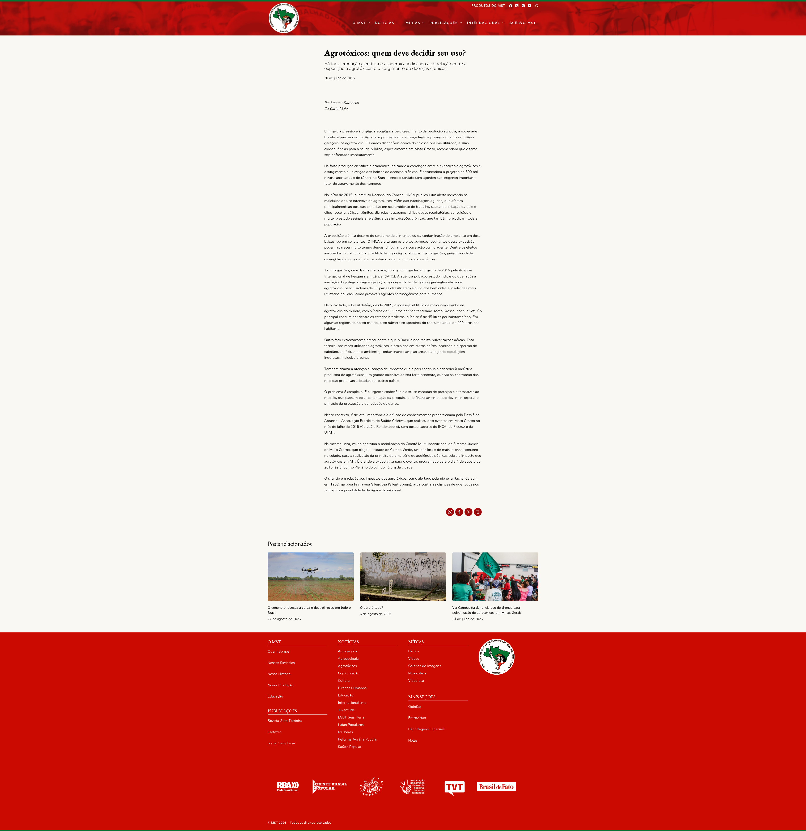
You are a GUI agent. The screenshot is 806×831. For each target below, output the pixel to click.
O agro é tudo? (371, 607)
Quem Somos (278, 651)
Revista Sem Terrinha (285, 720)
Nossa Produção (280, 685)
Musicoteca (417, 673)
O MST (359, 23)
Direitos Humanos (352, 688)
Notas (412, 740)
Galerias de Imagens (424, 666)
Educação (275, 696)
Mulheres (345, 732)
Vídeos (413, 658)
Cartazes (274, 732)
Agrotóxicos (347, 666)
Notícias (384, 23)
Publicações (443, 23)
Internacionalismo (352, 702)
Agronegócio (348, 651)
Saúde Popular (349, 747)
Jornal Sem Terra (281, 743)
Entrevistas (417, 718)
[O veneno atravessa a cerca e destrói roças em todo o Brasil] (311, 576)
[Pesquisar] (536, 5)
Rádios (413, 651)
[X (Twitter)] (516, 5)
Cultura (344, 680)
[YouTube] (529, 5)
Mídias (413, 23)
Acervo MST (522, 23)
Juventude (346, 710)
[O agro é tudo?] (403, 576)
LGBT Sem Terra (351, 717)
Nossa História (279, 674)
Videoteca (416, 680)
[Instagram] (523, 5)
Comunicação (348, 673)
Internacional (483, 23)
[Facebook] (510, 5)
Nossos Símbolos (281, 663)
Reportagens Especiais (426, 729)
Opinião (414, 706)
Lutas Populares (351, 724)
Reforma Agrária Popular (358, 739)
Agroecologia (348, 658)
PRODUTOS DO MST (488, 5)
